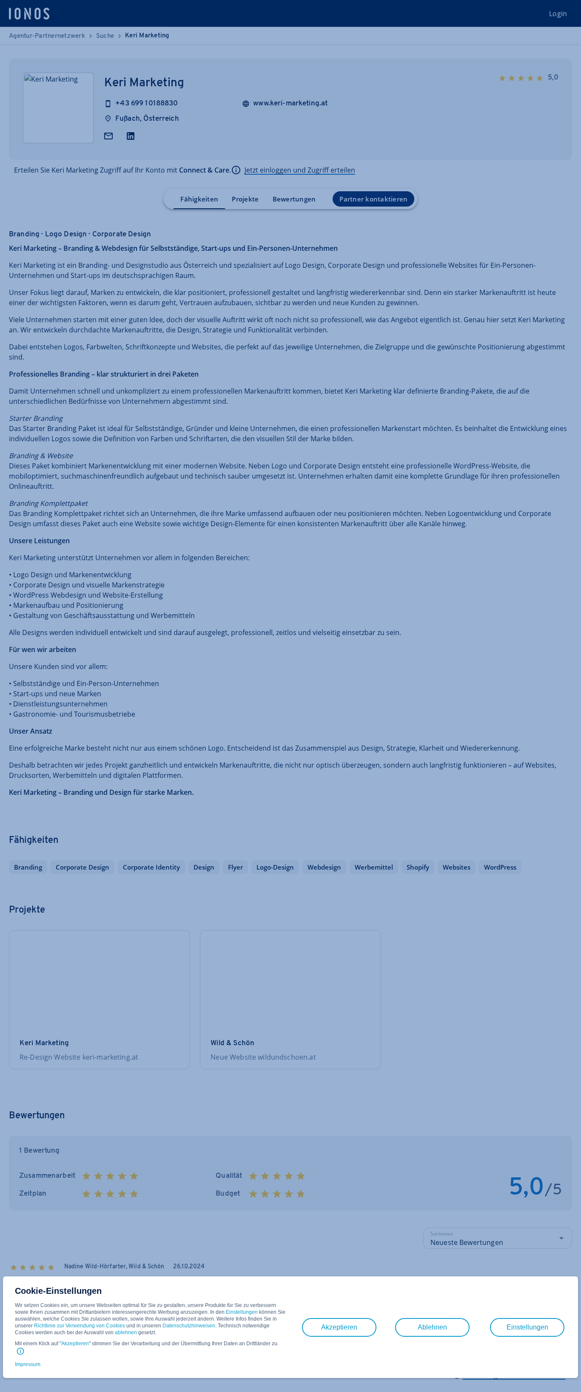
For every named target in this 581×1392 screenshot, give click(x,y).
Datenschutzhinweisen (188, 1326)
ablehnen (126, 1332)
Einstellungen (242, 1312)
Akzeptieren (75, 1344)
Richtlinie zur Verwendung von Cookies (79, 1326)
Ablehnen (432, 1327)
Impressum (27, 1364)
